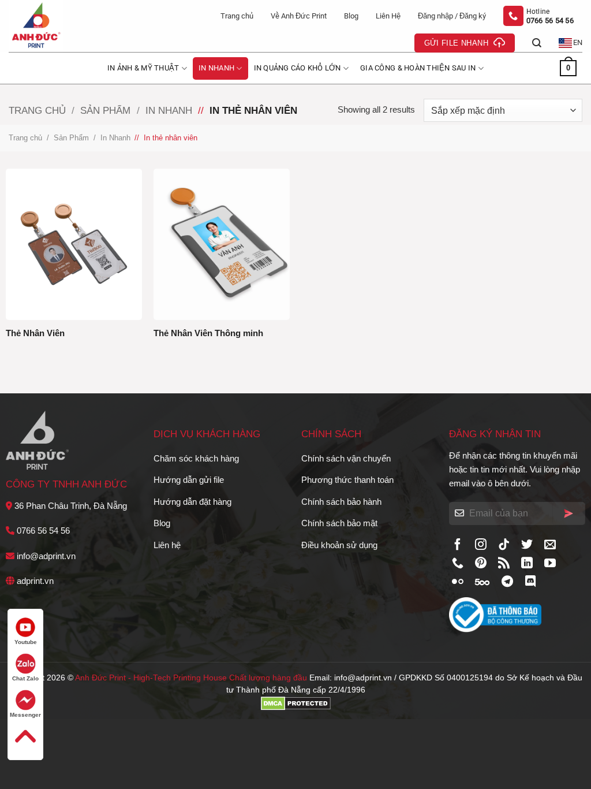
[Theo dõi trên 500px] (482, 582)
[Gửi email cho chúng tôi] (550, 545)
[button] (452, 16)
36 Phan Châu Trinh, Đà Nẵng (70, 506)
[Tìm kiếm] (536, 43)
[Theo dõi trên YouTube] (550, 563)
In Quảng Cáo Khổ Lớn (297, 68)
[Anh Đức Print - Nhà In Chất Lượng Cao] (58, 26)
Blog (351, 16)
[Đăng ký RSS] (504, 563)
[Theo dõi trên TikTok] (504, 545)
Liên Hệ (388, 16)
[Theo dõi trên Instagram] (481, 545)
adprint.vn (35, 581)
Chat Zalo (25, 678)
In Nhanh (216, 68)
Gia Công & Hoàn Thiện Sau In (418, 68)
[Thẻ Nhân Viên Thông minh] (222, 244)
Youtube (25, 642)
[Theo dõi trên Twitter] (527, 545)
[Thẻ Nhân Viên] (74, 244)
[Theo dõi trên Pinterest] (481, 563)
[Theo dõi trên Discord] (530, 582)
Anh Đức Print (100, 677)
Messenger (25, 715)
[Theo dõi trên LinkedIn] (527, 563)
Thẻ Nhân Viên (35, 333)
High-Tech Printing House (180, 677)
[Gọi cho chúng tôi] (457, 563)
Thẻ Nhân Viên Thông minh (208, 333)
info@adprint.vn (46, 556)
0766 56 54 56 (43, 530)
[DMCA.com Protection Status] (296, 702)
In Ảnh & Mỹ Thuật (143, 68)
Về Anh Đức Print (299, 16)
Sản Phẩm (105, 110)
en (577, 42)
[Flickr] (457, 582)
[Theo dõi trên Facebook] (457, 545)
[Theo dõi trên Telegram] (507, 582)
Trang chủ (236, 16)
